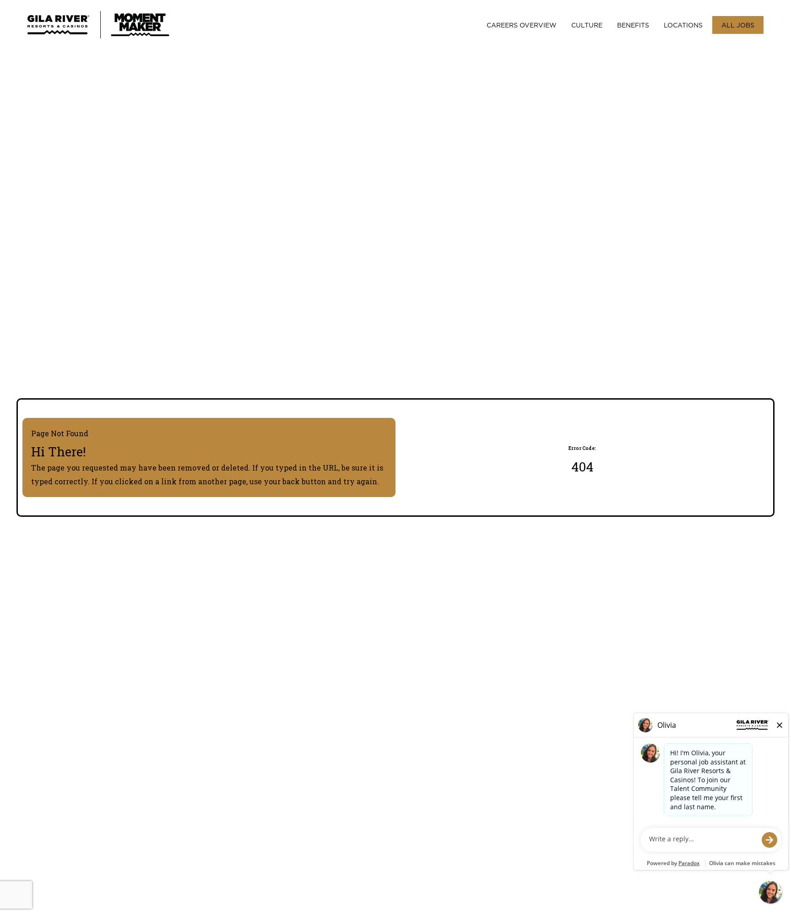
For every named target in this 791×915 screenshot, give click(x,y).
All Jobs (737, 25)
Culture (586, 25)
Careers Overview (522, 25)
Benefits (633, 25)
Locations (683, 25)
